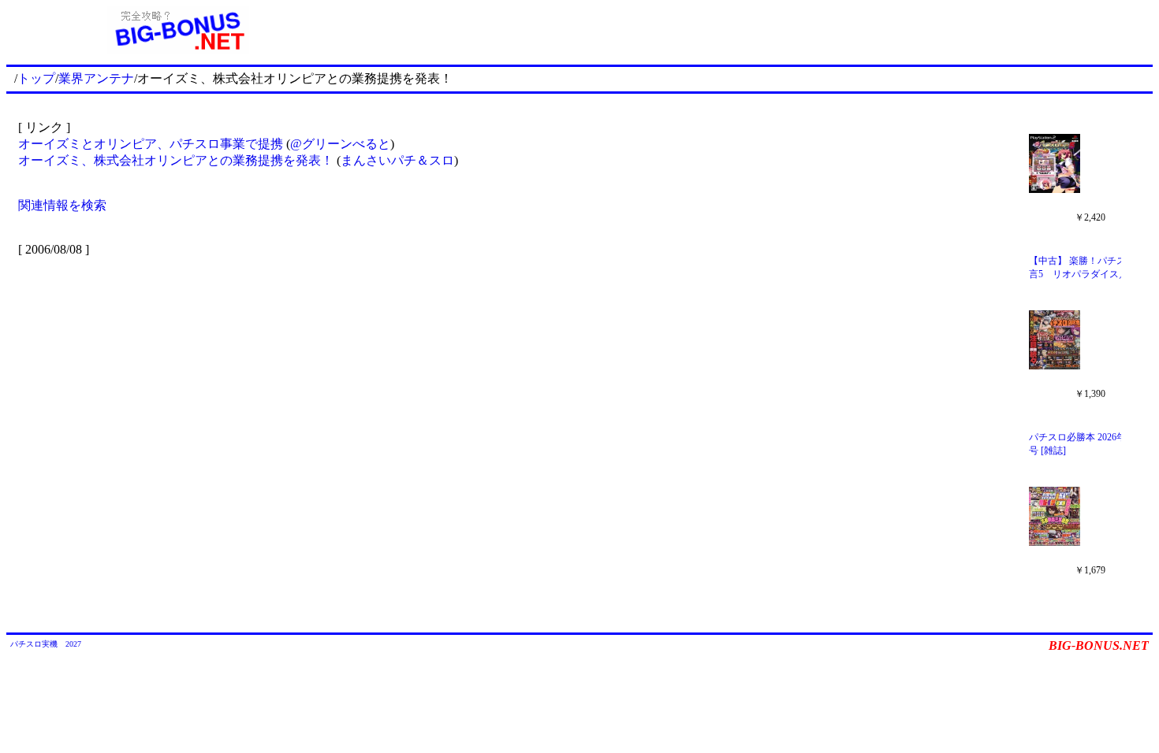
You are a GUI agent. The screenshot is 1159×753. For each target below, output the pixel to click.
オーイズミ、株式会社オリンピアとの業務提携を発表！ (176, 160)
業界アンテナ (96, 78)
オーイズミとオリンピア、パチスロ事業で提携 (150, 143)
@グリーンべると (340, 143)
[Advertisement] (751, 30)
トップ (36, 78)
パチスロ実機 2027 (45, 644)
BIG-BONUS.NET (1099, 645)
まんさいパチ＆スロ (397, 160)
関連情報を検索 (62, 205)
